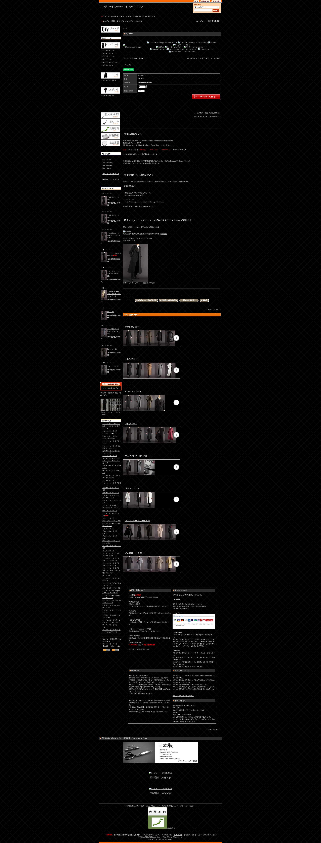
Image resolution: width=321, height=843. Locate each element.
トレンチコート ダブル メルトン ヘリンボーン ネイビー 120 (111, 461)
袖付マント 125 (112, 349)
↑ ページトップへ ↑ (213, 310)
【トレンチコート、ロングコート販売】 (110, 413)
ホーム (125, 28)
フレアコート (106, 59)
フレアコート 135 (108, 518)
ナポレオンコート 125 (109, 431)
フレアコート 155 (113, 366)
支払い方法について (153, 806)
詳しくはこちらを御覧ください (139, 649)
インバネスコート (108, 56)
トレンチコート (107, 53)
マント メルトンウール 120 (111, 521)
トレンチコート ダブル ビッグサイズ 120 (113, 273)
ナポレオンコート (108, 50)
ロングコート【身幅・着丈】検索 (208, 21)
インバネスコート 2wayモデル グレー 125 (113, 331)
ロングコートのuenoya (134, 21)
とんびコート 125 (108, 528)
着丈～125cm (106, 159)
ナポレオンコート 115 (109, 480)
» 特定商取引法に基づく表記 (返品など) (207, 116)
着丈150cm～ (106, 168)
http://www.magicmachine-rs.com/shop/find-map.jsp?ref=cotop (145, 202)
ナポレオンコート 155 (109, 511)
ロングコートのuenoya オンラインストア (121, 6)
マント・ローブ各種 (109, 80)
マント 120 (110, 312)
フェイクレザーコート (109, 62)
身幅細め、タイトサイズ (110, 179)
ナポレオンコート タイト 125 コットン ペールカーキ (114, 294)
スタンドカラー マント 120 (111, 588)
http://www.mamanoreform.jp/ (134, 195)
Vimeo (145, 738)
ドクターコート (107, 65)
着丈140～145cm (107, 165)
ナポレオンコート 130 (109, 456)
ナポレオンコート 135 (109, 433)
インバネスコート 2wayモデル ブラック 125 (113, 235)
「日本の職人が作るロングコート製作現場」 (117, 738)
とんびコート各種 (108, 95)
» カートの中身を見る (111, 388)
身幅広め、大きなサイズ (110, 174)
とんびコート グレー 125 (110, 493)
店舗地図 (149, 16)
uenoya (138, 738)
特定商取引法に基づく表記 (135, 806)
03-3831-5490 (178, 835)
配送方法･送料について (170, 806)
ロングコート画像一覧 (161, 837)
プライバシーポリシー (187, 806)
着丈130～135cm (107, 162)
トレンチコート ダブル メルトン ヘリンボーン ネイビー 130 (111, 426)
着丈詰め (217, 58)
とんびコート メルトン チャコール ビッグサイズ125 (111, 506)
